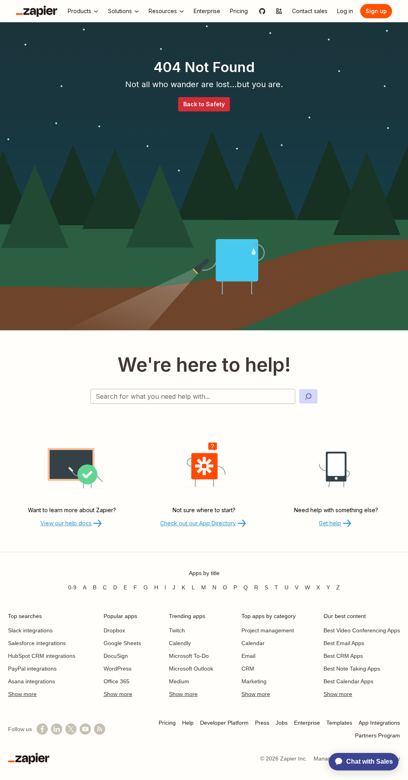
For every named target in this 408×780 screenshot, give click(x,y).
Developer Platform (224, 723)
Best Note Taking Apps (352, 668)
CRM (247, 668)
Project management (267, 630)
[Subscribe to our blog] (99, 729)
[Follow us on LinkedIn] (56, 729)
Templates (339, 723)
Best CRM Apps (343, 656)
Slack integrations (30, 630)
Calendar (253, 643)
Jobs (282, 723)
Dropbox (114, 630)
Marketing (254, 681)
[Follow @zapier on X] (70, 729)
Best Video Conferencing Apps (362, 630)
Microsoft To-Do (189, 656)
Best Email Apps (344, 643)
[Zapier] (36, 11)
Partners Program (377, 735)
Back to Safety (204, 104)
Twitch (177, 630)
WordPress (117, 668)
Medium (179, 681)
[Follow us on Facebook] (42, 729)
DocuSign (116, 656)
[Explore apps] (278, 11)
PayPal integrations (32, 668)
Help (188, 723)
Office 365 (116, 681)
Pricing (167, 723)
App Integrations (379, 723)
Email (248, 656)
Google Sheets (122, 643)
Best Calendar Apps (348, 681)
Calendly (180, 643)
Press (262, 723)
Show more (22, 694)
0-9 (72, 587)
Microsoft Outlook (191, 668)
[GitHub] (262, 11)
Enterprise (307, 723)
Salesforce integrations (37, 643)
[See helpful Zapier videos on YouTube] (85, 729)
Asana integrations (31, 681)
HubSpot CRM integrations (41, 656)
